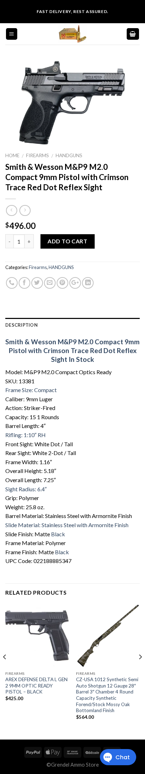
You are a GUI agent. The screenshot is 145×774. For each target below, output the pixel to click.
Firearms (37, 155)
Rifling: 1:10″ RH (25, 434)
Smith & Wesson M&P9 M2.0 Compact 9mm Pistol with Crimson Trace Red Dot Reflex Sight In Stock (72, 350)
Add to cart (67, 241)
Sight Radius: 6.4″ (26, 489)
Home (12, 155)
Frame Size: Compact (31, 389)
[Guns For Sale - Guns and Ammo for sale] (72, 34)
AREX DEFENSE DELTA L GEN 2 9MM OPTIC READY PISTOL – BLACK (36, 686)
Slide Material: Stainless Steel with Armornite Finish (66, 525)
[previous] (4, 671)
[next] (140, 671)
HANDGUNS (69, 155)
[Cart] (133, 34)
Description (21, 325)
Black (58, 534)
